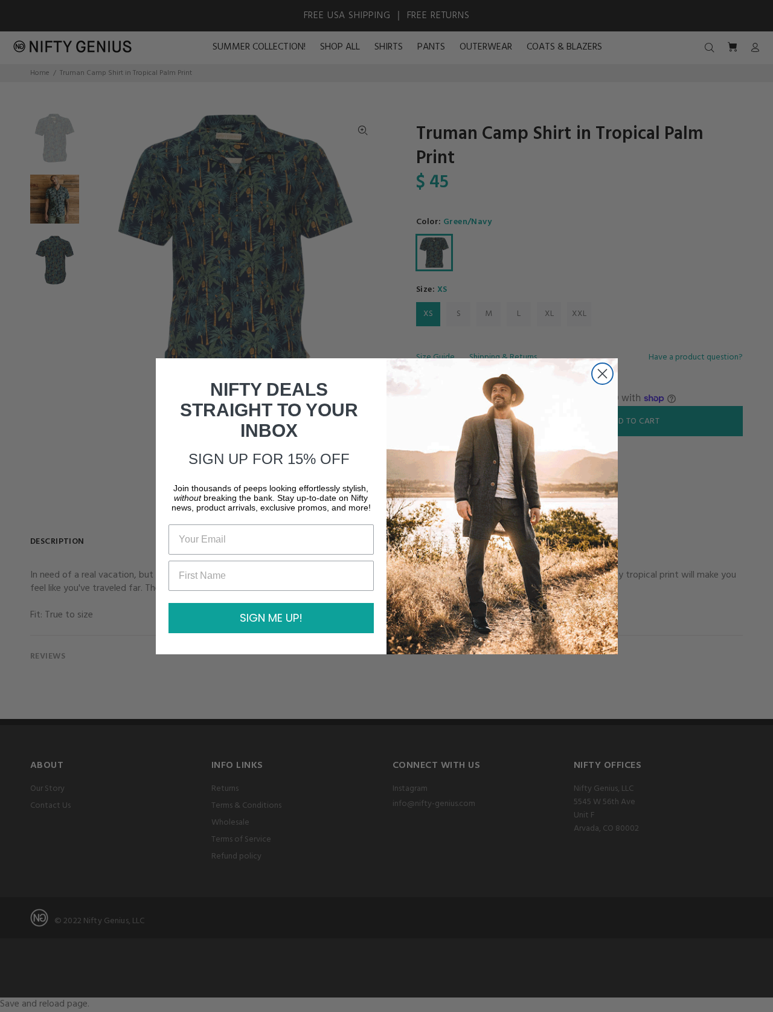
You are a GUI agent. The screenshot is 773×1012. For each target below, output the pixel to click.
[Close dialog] (602, 373)
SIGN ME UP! (271, 617)
